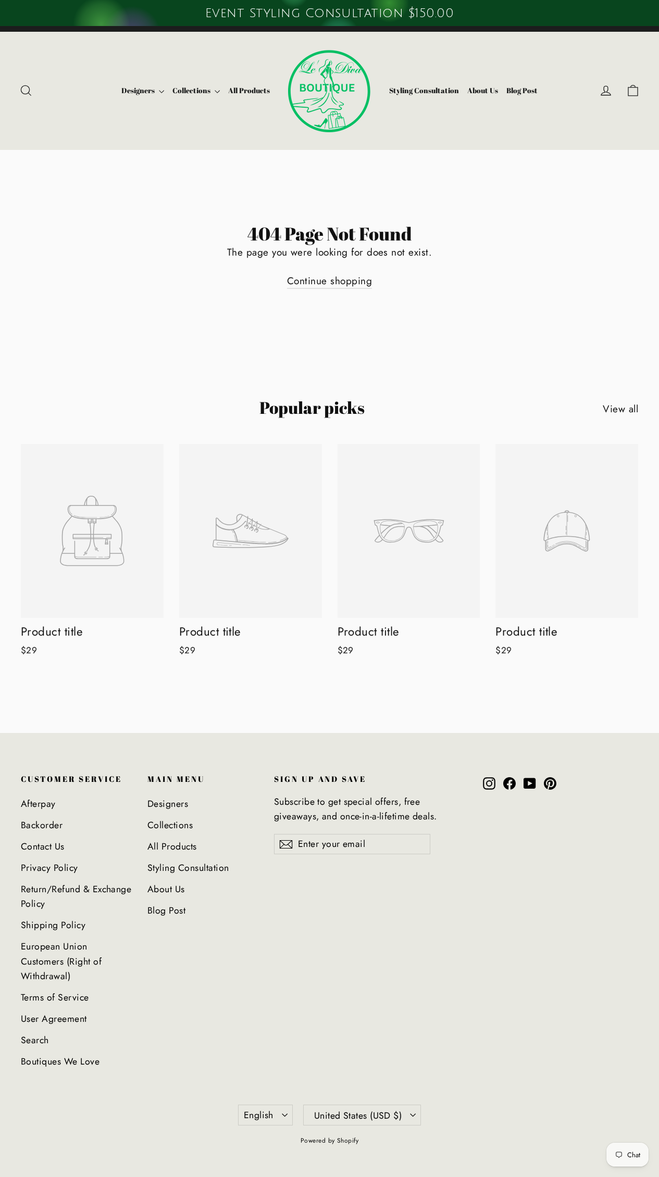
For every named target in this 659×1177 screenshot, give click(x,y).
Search (35, 1040)
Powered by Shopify (330, 1140)
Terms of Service (55, 997)
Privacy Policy (49, 868)
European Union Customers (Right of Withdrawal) (61, 961)
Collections (192, 90)
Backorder (42, 825)
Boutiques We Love (60, 1061)
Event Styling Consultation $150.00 (329, 13)
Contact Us (43, 846)
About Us (482, 90)
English (258, 1115)
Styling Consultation (424, 90)
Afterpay (38, 804)
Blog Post (522, 90)
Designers (138, 90)
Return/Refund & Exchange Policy (76, 896)
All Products (249, 90)
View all (620, 409)
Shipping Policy (53, 925)
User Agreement (54, 1019)
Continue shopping (329, 281)
